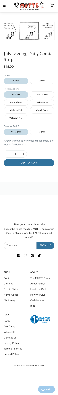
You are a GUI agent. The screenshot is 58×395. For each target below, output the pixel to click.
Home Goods (11, 294)
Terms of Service (13, 348)
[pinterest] (32, 255)
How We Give (37, 294)
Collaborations (38, 300)
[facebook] (18, 255)
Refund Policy (11, 354)
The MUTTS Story (40, 278)
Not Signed (16, 132)
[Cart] (52, 6)
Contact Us (10, 337)
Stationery (9, 300)
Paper (16, 80)
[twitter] (39, 255)
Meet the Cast (38, 289)
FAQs (7, 321)
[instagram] (25, 255)
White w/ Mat (16, 110)
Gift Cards (9, 326)
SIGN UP (45, 245)
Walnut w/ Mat (15, 118)
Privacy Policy (11, 343)
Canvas (42, 80)
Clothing (8, 283)
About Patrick (37, 283)
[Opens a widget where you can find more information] (46, 389)
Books (7, 278)
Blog (32, 305)
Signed (42, 132)
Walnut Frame (42, 110)
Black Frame (42, 94)
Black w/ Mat (16, 102)
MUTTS (17, 365)
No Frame (16, 94)
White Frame (42, 102)
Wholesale (9, 332)
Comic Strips (11, 289)
